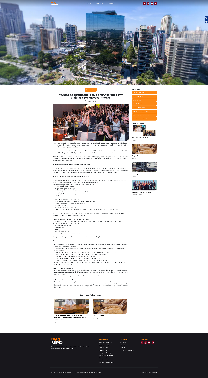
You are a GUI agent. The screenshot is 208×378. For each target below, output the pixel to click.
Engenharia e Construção (140, 119)
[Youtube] (152, 3)
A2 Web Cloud (153, 372)
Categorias (99, 3)
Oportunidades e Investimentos (142, 115)
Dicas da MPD (137, 100)
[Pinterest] (155, 3)
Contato (122, 347)
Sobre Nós (123, 345)
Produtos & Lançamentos (140, 111)
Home (89, 3)
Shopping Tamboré (138, 174)
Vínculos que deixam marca (140, 137)
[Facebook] (144, 3)
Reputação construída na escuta (142, 192)
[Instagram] (148, 3)
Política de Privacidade (127, 350)
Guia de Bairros (137, 104)
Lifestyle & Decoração (139, 107)
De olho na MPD (90, 90)
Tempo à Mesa (98, 315)
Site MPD (111, 3)
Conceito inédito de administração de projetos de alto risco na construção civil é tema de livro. (70, 318)
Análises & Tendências (139, 92)
